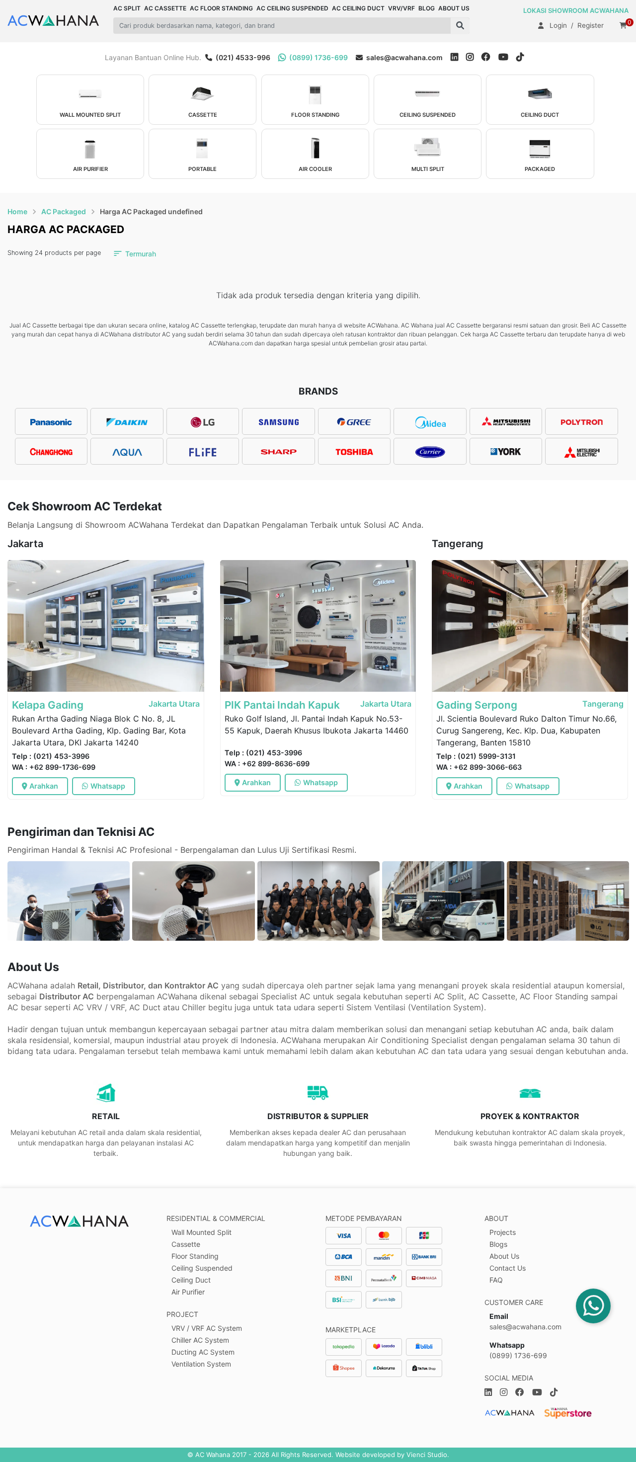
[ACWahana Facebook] (489, 57)
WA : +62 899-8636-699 (267, 763)
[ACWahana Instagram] (473, 57)
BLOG (426, 8)
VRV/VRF (401, 8)
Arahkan (43, 786)
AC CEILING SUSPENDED (292, 8)
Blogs (498, 1244)
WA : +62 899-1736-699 (53, 767)
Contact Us (507, 1268)
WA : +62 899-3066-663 (479, 767)
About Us (504, 1256)
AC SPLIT (127, 8)
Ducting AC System (203, 1352)
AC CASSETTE (165, 8)
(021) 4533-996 (242, 57)
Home (17, 211)
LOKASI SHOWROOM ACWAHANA (576, 10)
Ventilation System (201, 1364)
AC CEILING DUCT (358, 8)
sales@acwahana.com (404, 57)
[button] (460, 25)
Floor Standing (195, 1256)
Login (558, 25)
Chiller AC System (200, 1340)
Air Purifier (188, 1292)
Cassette (185, 1244)
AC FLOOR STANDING (221, 8)
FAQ (496, 1280)
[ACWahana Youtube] (507, 57)
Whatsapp (107, 786)
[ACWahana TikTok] (524, 57)
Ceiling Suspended (202, 1268)
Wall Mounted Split (201, 1232)
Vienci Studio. (427, 1455)
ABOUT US (454, 8)
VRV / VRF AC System (206, 1328)
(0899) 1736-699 (318, 57)
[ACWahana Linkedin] (454, 57)
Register (590, 25)
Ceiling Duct (191, 1280)
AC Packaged (63, 211)
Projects (502, 1232)
